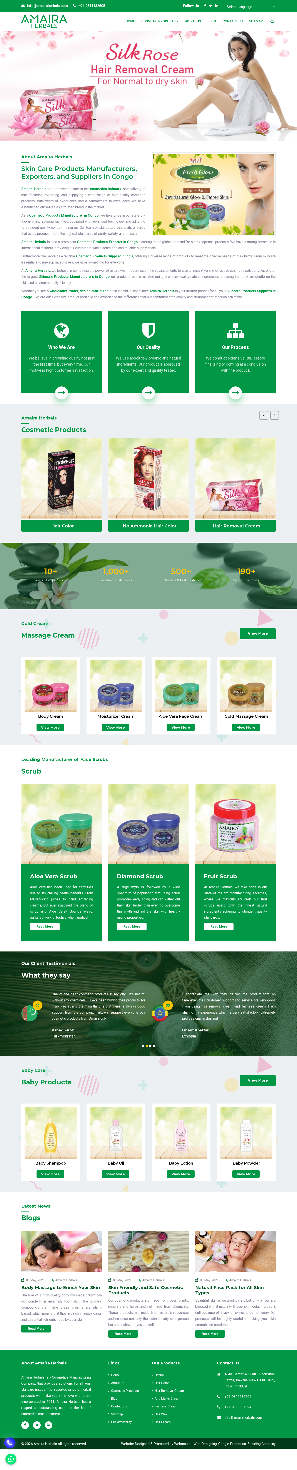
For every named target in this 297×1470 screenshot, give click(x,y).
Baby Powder (246, 1163)
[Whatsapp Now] (9, 1442)
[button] (22, 86)
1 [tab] (143, 1046)
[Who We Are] (61, 392)
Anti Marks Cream (167, 1398)
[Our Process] (235, 392)
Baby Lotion (181, 1163)
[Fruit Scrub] (235, 824)
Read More (45, 926)
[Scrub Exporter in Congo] (235, 478)
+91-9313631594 (238, 1407)
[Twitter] (210, 5)
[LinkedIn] (216, 5)
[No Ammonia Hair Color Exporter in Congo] (61, 478)
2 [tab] (147, 1046)
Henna (159, 1375)
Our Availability (121, 1422)
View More (258, 633)
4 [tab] (154, 1046)
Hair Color (162, 1383)
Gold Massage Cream (246, 716)
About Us (193, 21)
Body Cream (50, 716)
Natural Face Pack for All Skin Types (229, 1290)
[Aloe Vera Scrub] (61, 824)
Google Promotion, (232, 1444)
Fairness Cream (166, 1406)
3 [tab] (150, 1046)
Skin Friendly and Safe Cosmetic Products (145, 1290)
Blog (211, 21)
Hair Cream (163, 1422)
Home (130, 21)
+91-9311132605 (91, 6)
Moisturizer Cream (116, 716)
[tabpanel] (83, 1013)
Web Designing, (205, 1444)
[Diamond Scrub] (148, 824)
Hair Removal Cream (149, 526)
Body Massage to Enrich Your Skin (60, 1287)
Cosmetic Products (158, 21)
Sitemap (256, 21)
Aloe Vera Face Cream (181, 716)
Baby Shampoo (50, 1163)
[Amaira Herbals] (44, 21)
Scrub (236, 526)
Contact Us (233, 21)
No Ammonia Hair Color (63, 526)
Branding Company (261, 1444)
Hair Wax (161, 1414)
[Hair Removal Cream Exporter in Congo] (148, 478)
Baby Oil (116, 1163)
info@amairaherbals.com (47, 6)
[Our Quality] (148, 392)
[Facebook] (205, 5)
